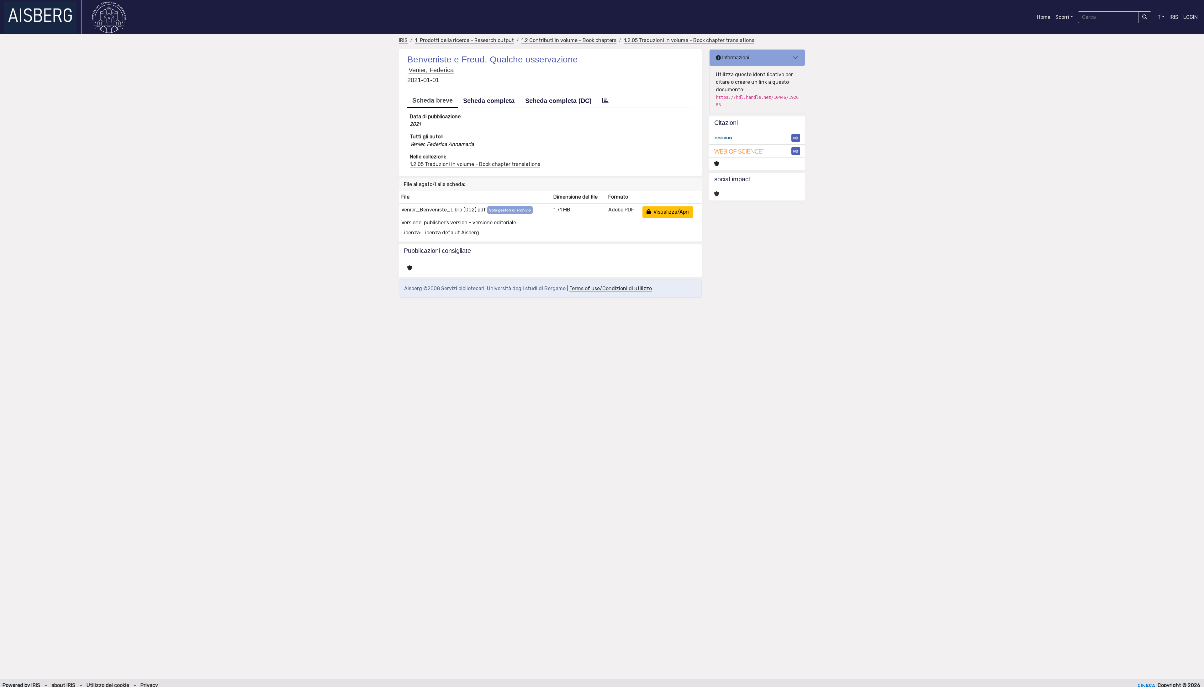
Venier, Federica (431, 70)
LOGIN (1190, 17)
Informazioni (735, 57)
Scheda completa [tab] (489, 100)
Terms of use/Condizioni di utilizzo (610, 288)
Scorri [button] (1062, 17)
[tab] (605, 100)
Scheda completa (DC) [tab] (558, 100)
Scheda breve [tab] (432, 100)
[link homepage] (43, 17)
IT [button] (1158, 17)
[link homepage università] (109, 17)
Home (1043, 17)
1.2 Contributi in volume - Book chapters (568, 40)
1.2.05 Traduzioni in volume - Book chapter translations (689, 40)
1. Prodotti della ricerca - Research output (464, 40)
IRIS (1174, 17)
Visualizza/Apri (670, 212)
